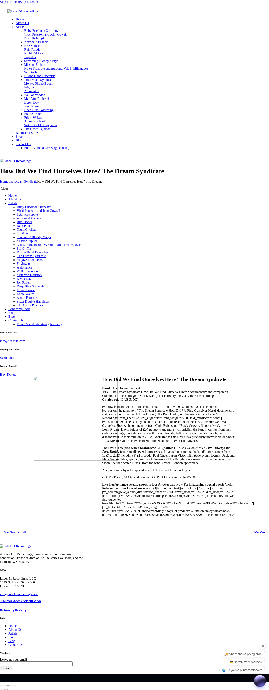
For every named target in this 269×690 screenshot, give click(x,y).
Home (4, 181)
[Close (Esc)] (14, 685)
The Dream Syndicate (22, 181)
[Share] (10, 685)
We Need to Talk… (15, 532)
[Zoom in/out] (1, 685)
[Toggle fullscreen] (6, 685)
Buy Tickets (8, 374)
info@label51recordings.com (19, 594)
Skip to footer (29, 2)
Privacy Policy (13, 610)
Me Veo (261, 532)
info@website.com (12, 341)
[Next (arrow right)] (6, 689)
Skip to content (10, 2)
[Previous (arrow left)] (1, 689)
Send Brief (7, 357)
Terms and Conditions (20, 601)
